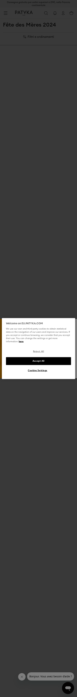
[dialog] (38, 348)
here (21, 342)
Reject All (38, 351)
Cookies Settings (37, 371)
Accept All (38, 361)
